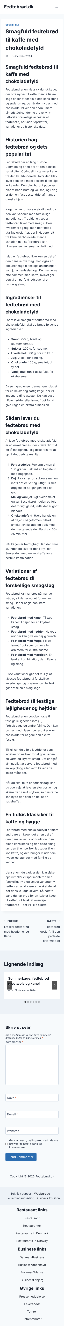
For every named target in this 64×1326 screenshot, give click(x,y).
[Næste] (54, 985)
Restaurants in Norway (32, 1241)
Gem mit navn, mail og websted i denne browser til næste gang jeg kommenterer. (33, 1144)
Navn (12, 1098)
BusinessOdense (32, 1272)
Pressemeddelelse (32, 1296)
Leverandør (32, 1304)
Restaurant (32, 1218)
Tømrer (32, 1311)
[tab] (25, 1002)
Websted (13, 1131)
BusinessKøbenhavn (32, 1265)
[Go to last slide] (9, 985)
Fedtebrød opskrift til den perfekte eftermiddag (50, 931)
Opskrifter (12, 25)
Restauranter (32, 1225)
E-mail (12, 1114)
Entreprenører (32, 1319)
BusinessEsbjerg (32, 1280)
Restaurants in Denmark (32, 1233)
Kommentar (14, 1042)
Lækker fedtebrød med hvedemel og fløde (16, 929)
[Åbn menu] (57, 6)
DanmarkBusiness (32, 1257)
